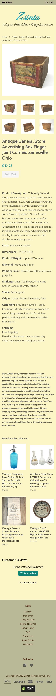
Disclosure (28, 644)
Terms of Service (28, 623)
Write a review (28, 573)
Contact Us (28, 636)
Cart (51, 2)
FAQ (28, 632)
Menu (9, 2)
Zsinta (27, 675)
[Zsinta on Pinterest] (31, 665)
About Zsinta (28, 640)
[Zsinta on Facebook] (24, 665)
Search (28, 611)
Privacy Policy (28, 619)
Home (4, 37)
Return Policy (28, 628)
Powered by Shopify (40, 675)
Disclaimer (28, 615)
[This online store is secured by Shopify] (28, 691)
